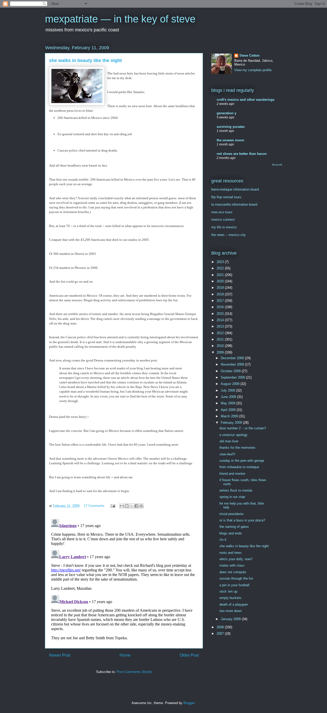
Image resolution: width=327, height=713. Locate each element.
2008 (221, 627)
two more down (230, 611)
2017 (221, 301)
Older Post (189, 655)
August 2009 (230, 384)
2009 (221, 352)
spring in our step (232, 497)
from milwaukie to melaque (239, 467)
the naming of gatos (234, 527)
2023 (221, 262)
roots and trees (230, 553)
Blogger (188, 703)
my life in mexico (224, 227)
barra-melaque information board (235, 189)
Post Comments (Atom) (134, 672)
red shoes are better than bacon (242, 154)
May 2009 (228, 403)
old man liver (228, 441)
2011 (221, 339)
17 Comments (94, 506)
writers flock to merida (235, 490)
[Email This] (121, 505)
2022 (221, 268)
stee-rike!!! (227, 454)
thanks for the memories (237, 447)
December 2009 (233, 358)
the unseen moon (230, 140)
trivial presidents (231, 514)
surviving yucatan (231, 127)
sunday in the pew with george (241, 460)
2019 (221, 288)
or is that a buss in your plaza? (242, 520)
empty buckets (230, 598)
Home (125, 655)
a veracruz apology (233, 435)
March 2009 (230, 416)
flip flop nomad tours (226, 197)
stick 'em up (228, 591)
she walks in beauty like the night (244, 546)
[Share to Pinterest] (141, 505)
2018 (221, 294)
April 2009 (229, 410)
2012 (221, 333)
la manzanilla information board (234, 204)
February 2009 (232, 422)
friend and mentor (232, 474)
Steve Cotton (249, 55)
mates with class (231, 565)
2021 (221, 275)
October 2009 (231, 371)
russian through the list (236, 578)
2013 (221, 326)
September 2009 (233, 377)
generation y (226, 113)
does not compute (232, 572)
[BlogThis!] (126, 505)
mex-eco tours (221, 212)
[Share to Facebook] (136, 505)
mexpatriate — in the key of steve (120, 18)
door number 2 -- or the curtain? (242, 428)
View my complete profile (253, 70)
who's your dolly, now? (235, 559)
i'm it (222, 540)
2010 (221, 346)
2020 (221, 281)
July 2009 (228, 390)
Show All (277, 164)
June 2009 (229, 397)
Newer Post (59, 655)
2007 (221, 633)
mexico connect (223, 219)
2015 (221, 314)
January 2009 (231, 619)
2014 (221, 320)
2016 (221, 307)
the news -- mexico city (228, 235)
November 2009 (233, 364)
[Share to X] (131, 505)
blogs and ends (230, 533)
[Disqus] (124, 580)
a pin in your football (234, 585)
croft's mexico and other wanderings (245, 100)
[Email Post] (112, 506)
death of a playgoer (233, 604)
